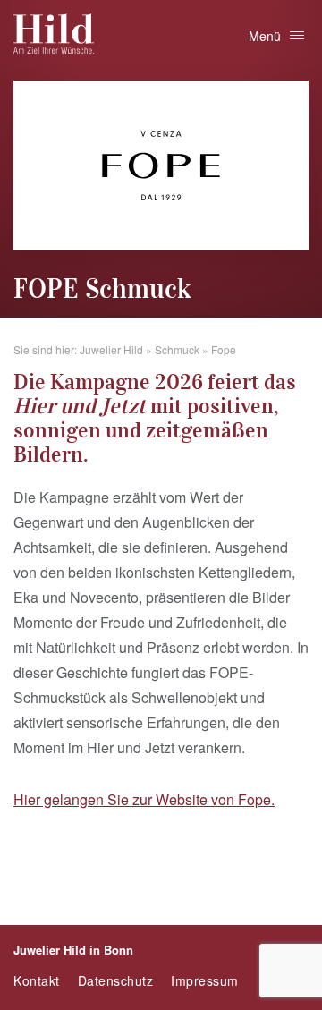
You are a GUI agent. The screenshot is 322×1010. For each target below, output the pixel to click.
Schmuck (177, 349)
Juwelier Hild (111, 349)
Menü (265, 36)
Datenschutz (116, 980)
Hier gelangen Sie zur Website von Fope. (144, 799)
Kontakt (36, 980)
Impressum (205, 980)
